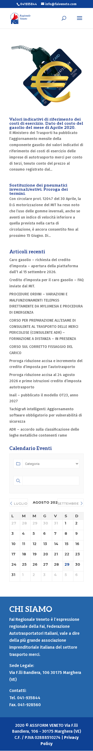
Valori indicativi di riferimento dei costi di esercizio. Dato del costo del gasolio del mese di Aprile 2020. (46, 123)
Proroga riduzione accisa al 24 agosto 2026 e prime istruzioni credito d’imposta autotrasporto (45, 381)
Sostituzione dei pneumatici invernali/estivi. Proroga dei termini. (38, 189)
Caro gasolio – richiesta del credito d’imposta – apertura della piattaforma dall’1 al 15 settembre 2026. (43, 266)
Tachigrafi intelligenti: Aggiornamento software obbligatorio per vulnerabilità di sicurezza (45, 415)
